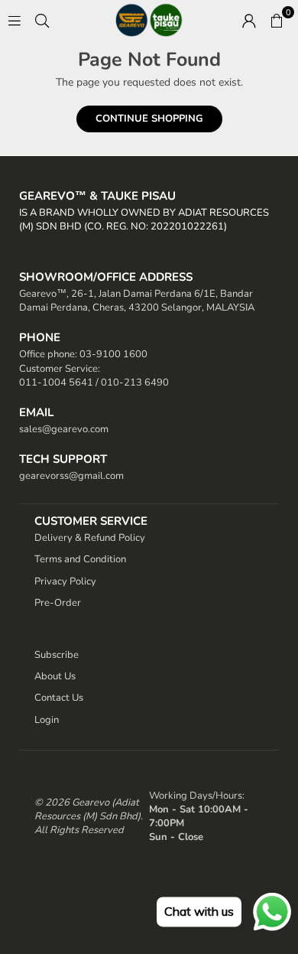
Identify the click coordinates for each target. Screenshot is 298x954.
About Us (55, 676)
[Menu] (14, 19)
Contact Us (58, 698)
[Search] (42, 19)
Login (46, 720)
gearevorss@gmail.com (71, 476)
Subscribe (56, 655)
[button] (276, 20)
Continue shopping (149, 118)
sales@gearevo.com (64, 429)
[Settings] (249, 20)
